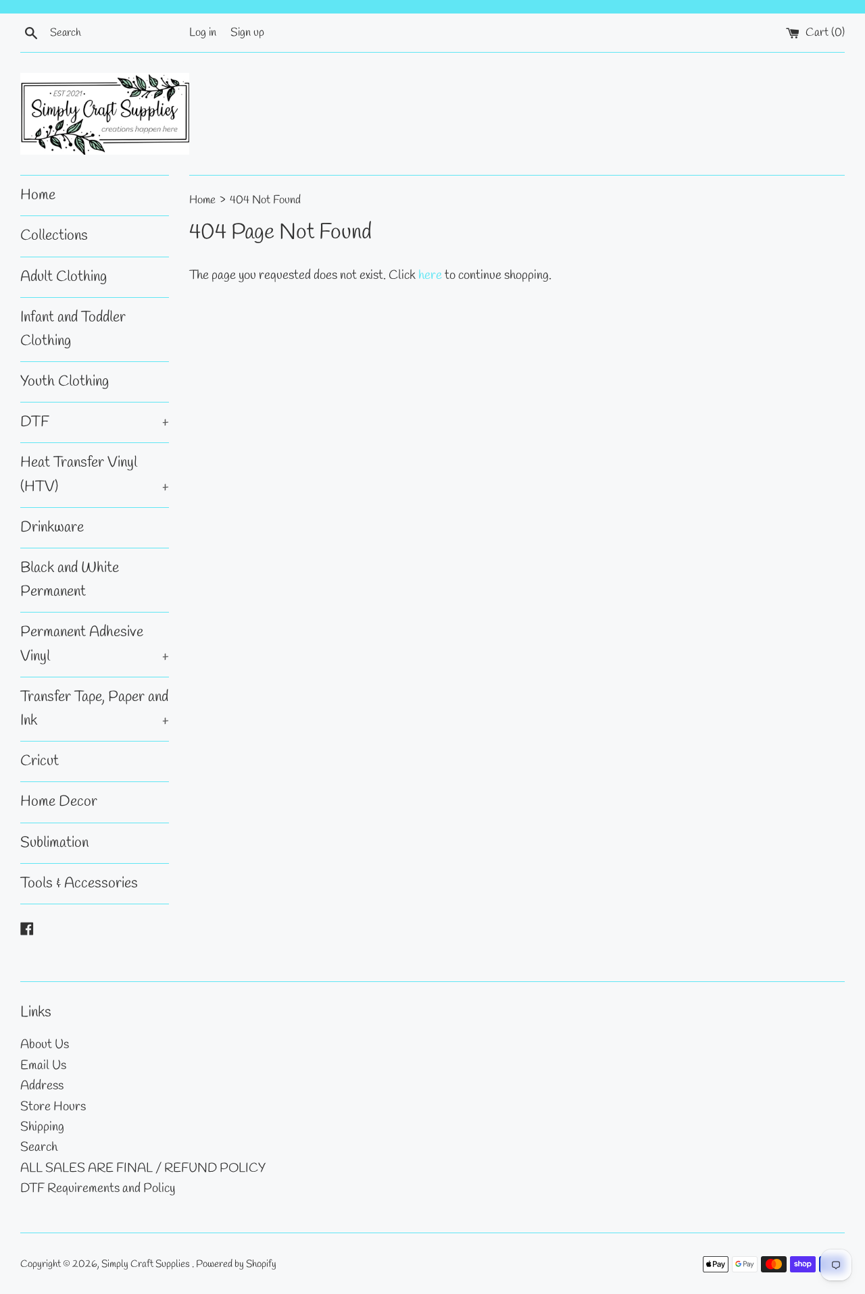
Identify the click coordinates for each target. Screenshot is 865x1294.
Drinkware (52, 527)
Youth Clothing (64, 381)
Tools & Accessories (79, 883)
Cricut (39, 761)
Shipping (42, 1127)
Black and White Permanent (69, 580)
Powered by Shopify (236, 1264)
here (430, 275)
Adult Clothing (63, 277)
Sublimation (54, 843)
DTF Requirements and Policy (97, 1188)
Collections (54, 236)
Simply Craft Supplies (146, 1264)
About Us (44, 1045)
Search (38, 1147)
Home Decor (58, 802)
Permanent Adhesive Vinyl (94, 644)
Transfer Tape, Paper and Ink (94, 709)
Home (37, 195)
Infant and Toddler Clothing (73, 329)
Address (42, 1086)
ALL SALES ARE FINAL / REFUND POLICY (143, 1168)
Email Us (43, 1066)
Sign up (247, 33)
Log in (202, 33)
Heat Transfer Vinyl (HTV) (94, 474)
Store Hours (53, 1107)
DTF (94, 422)
